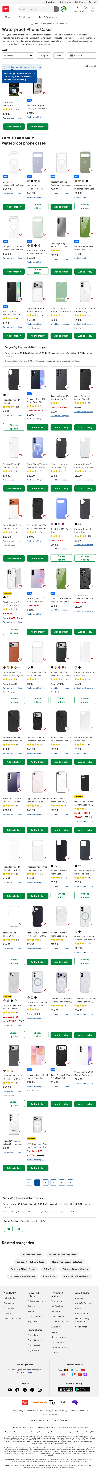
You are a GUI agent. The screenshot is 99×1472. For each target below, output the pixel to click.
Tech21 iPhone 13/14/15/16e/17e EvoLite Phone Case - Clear (12, 934)
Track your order (35, 1316)
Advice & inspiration (13, 1318)
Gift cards (55, 1311)
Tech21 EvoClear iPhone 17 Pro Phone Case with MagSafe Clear (61, 1000)
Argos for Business (83, 1303)
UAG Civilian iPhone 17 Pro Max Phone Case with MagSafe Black (37, 739)
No (18, 1228)
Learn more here (24, 1372)
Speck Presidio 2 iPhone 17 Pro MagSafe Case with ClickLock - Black (61, 1077)
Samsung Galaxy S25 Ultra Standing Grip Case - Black (60, 398)
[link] (28, 180)
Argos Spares (34, 1350)
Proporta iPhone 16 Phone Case (82, 530)
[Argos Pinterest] (32, 1390)
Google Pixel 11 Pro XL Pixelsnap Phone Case (37, 252)
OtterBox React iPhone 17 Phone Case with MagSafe (37, 1004)
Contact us (9, 1303)
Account (7, 1313)
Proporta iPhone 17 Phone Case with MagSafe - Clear (11, 868)
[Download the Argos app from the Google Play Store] (82, 1389)
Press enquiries (82, 1313)
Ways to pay (56, 1301)
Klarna (54, 1332)
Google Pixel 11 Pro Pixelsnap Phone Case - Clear (61, 183)
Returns (31, 1306)
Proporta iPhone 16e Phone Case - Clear (83, 739)
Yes (8, 1228)
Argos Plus (32, 1321)
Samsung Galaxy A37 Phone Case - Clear (36, 600)
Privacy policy (45, 1410)
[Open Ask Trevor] (64, 9)
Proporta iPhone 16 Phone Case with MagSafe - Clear (11, 466)
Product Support (35, 1340)
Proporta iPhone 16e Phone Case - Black (60, 465)
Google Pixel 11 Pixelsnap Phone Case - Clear (13, 183)
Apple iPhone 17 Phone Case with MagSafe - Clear (84, 310)
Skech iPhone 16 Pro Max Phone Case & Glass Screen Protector (14, 604)
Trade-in (55, 1352)
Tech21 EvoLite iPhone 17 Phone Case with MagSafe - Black (37, 934)
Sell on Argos (81, 1326)
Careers (78, 1308)
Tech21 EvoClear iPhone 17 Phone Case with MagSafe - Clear (85, 1000)
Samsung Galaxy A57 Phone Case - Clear (36, 400)
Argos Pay (55, 1326)
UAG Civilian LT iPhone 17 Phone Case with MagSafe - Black (84, 803)
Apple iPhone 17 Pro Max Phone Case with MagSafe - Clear (13, 527)
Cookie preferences (79, 1410)
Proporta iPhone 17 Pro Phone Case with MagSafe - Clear (37, 868)
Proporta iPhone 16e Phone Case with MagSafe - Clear (60, 934)
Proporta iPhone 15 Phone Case (59, 872)
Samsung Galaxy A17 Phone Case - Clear (60, 245)
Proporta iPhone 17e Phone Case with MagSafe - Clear (60, 800)
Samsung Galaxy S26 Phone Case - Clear (12, 800)
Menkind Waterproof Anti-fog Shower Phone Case (37, 107)
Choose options (38, 206)
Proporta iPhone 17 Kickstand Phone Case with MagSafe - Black (13, 739)
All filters (78, 55)
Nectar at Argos (58, 1337)
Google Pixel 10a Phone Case (61, 530)
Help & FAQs (9, 1298)
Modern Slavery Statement (82, 1320)
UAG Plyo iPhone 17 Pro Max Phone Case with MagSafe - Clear (37, 1146)
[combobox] (35, 9)
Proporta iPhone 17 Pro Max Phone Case (37, 674)
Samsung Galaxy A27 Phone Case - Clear (12, 313)
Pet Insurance (57, 1342)
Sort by (5, 50)
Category (43, 55)
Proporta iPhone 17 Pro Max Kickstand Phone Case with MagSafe (61, 739)
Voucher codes (58, 1316)
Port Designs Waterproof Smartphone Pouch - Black (12, 104)
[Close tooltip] (34, 73)
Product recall (34, 1345)
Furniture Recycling (60, 1347)
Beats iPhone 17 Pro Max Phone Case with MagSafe (13, 1077)
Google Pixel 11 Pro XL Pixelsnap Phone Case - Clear (13, 248)
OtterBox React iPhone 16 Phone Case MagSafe (84, 938)
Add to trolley (14, 126)
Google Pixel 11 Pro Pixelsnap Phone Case (84, 187)
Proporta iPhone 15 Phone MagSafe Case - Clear (84, 466)
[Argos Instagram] (40, 1390)
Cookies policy (60, 1410)
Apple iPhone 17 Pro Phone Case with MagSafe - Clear (35, 310)
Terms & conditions (50, 1414)
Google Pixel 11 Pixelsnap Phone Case (37, 187)
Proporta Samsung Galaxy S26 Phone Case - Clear (13, 1142)
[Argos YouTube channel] (10, 1390)
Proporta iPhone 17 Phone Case (11, 401)
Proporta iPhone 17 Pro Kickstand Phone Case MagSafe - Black (37, 527)
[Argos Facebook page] (17, 1390)
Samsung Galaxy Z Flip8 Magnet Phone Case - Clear (37, 1077)
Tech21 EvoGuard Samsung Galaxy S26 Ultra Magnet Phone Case (83, 597)
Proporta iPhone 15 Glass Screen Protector (61, 310)
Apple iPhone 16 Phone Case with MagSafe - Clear (37, 466)
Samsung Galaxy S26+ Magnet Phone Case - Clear (84, 1073)
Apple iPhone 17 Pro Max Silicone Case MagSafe (13, 674)
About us (79, 1298)
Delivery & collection (37, 1301)
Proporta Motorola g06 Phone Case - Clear (84, 248)
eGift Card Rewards (60, 1321)
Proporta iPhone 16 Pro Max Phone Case (84, 872)
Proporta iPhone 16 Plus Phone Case (85, 674)
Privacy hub (31, 1410)
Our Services (57, 1306)
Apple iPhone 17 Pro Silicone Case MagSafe (61, 674)
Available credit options (12, 118)
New (59, 55)
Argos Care (33, 1335)
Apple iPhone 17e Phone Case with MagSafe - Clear (37, 800)
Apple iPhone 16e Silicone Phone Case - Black (84, 398)
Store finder (9, 1308)
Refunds (31, 1311)
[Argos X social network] (25, 1390)
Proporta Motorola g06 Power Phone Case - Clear (61, 600)
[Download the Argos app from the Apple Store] (65, 1389)
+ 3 (18, 667)
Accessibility (17, 1410)
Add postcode (14, 67)
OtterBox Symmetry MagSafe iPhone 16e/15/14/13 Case (12, 1007)
